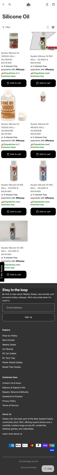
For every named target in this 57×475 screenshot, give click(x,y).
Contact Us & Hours (11, 383)
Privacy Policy (9, 401)
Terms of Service (10, 405)
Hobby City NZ (32, 461)
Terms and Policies (28, 467)
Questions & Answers (12, 396)
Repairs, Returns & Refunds (15, 392)
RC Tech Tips (8, 358)
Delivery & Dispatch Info (13, 387)
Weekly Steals (9, 344)
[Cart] (53, 4)
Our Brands (7, 349)
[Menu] (3, 4)
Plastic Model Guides (12, 362)
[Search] (9, 4)
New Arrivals (8, 340)
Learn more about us (12, 433)
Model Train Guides (11, 367)
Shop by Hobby (9, 335)
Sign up (28, 317)
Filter (8, 27)
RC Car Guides (9, 353)
